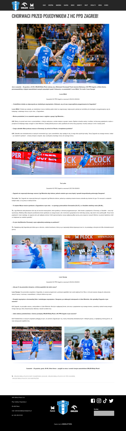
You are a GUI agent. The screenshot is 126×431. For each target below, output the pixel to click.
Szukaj (96, 409)
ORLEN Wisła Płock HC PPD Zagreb (61, 376)
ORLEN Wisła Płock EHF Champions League (30, 376)
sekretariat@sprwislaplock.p (23, 410)
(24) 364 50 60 (18, 415)
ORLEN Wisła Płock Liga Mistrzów (25, 378)
